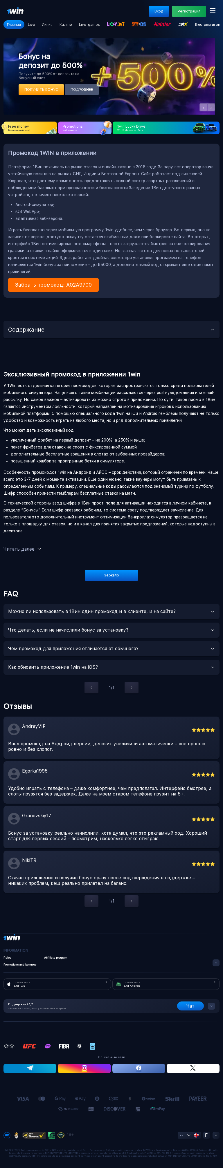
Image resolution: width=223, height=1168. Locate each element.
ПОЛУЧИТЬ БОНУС (41, 90)
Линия (47, 25)
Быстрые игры (208, 25)
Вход (158, 11)
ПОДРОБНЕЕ (82, 90)
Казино (66, 25)
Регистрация (189, 11)
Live (31, 25)
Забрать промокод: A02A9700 (53, 285)
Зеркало (111, 575)
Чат (190, 1006)
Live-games (89, 25)
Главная (14, 25)
